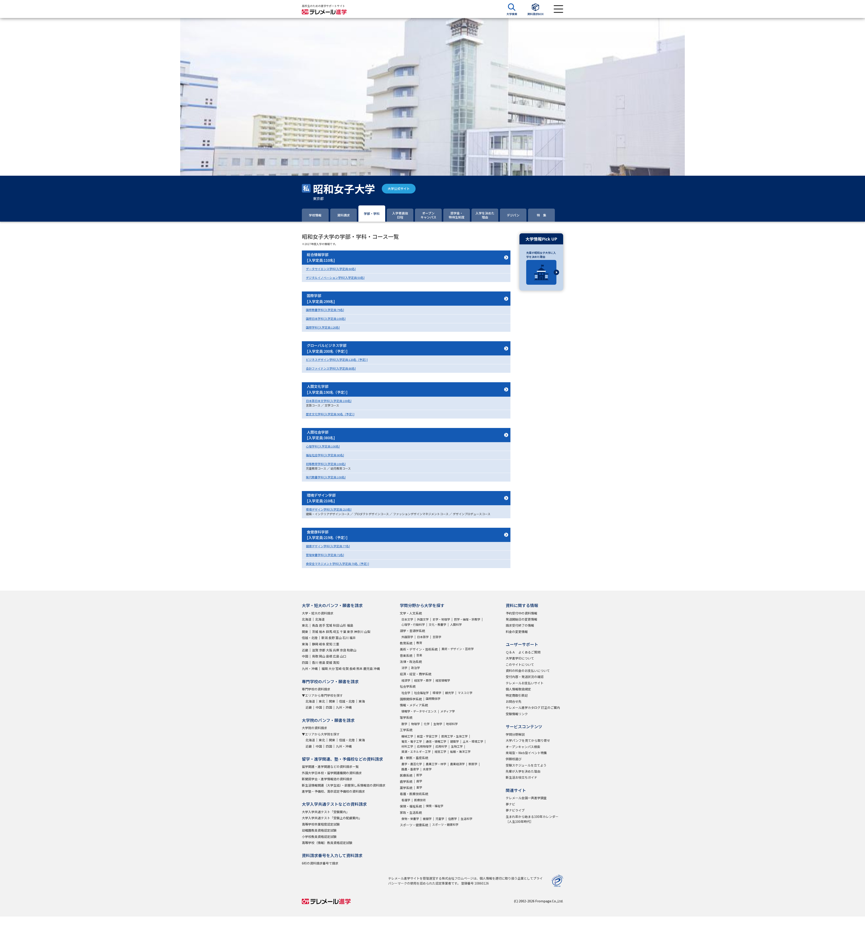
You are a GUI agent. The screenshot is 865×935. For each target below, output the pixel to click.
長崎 (352, 668)
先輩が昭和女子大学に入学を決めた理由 (541, 255)
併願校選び (513, 759)
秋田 (336, 625)
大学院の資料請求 (314, 728)
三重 (336, 644)
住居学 (452, 819)
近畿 (305, 650)
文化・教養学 (437, 624)
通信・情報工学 (436, 741)
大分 (331, 668)
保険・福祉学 (434, 806)
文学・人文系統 (411, 613)
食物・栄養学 (410, 819)
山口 (343, 656)
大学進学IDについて (520, 658)
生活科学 (466, 819)
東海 (305, 644)
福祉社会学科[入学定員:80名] (325, 455)
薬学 (419, 787)
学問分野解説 (515, 734)
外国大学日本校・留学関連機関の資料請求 (332, 773)
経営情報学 (442, 680)
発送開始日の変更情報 (521, 619)
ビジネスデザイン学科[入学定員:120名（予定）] (337, 359)
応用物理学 (424, 746)
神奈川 (358, 631)
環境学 (436, 693)
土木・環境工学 (473, 741)
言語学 (436, 637)
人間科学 (456, 624)
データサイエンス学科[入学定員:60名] (331, 269)
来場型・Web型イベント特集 (526, 753)
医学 (419, 775)
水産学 (427, 769)
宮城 (329, 625)
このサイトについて (520, 664)
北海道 (306, 619)
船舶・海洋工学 (460, 751)
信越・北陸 (310, 637)
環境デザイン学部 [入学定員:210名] (321, 498)
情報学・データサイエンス (419, 711)
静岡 (315, 644)
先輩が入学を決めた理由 (523, 771)
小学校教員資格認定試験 (319, 836)
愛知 (329, 644)
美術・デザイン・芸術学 (458, 649)
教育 (419, 643)
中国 (305, 656)
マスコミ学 (465, 693)
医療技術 (420, 800)
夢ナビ (510, 804)
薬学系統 (406, 787)
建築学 (454, 741)
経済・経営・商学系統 (415, 674)
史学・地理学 (441, 619)
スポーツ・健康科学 (445, 824)
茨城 (315, 631)
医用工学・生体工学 (454, 736)
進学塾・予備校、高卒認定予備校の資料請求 (333, 791)
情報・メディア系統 (414, 705)
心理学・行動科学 (413, 624)
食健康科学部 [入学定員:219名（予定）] (327, 534)
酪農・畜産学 (410, 769)
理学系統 (406, 717)
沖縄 (376, 668)
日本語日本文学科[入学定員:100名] (328, 401)
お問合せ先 (513, 701)
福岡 (324, 668)
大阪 (329, 650)
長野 (331, 637)
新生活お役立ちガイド (521, 777)
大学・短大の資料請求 (317, 613)
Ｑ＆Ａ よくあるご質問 (523, 652)
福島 (350, 625)
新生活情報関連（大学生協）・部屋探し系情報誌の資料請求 (343, 785)
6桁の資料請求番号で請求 (320, 863)
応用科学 (441, 746)
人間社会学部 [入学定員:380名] (321, 435)
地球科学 (452, 724)
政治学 (415, 668)
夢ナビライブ (515, 810)
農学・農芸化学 (411, 764)
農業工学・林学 (436, 764)
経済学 (405, 680)
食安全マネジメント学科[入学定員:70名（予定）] (337, 564)
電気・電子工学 (411, 741)
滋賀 (315, 650)
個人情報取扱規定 (518, 689)
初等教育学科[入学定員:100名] (326, 464)
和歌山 (351, 650)
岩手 (322, 625)
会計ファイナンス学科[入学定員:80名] (331, 368)
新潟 (324, 637)
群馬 (329, 631)
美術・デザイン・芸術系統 (419, 649)
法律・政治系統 (411, 661)
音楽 (419, 655)
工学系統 (406, 730)
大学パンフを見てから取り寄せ (528, 740)
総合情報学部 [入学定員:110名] (321, 257)
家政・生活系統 (411, 812)
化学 (427, 724)
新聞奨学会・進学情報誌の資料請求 (327, 779)
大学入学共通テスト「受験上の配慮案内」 (332, 818)
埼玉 (336, 631)
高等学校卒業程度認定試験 (321, 824)
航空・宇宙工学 (427, 736)
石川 (345, 637)
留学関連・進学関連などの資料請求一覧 (330, 766)
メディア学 (447, 711)
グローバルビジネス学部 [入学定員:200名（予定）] (327, 348)
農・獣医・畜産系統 (414, 757)
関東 (305, 631)
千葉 (343, 631)
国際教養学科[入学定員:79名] (325, 310)
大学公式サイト (399, 188)
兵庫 (336, 650)
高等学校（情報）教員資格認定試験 (327, 842)
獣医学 (473, 764)
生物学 (437, 724)
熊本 (359, 668)
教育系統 (406, 643)
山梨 (367, 631)
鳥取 (315, 656)
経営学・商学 (423, 680)
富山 (338, 637)
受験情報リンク (517, 714)
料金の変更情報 (517, 631)
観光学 (449, 693)
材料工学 (407, 746)
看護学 (405, 800)
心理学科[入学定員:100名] (323, 446)
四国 (305, 662)
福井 (352, 637)
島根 (329, 656)
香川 (315, 662)
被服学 (427, 819)
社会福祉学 (421, 693)
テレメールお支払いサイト (525, 683)
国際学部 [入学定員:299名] (321, 298)
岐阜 (322, 644)
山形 (343, 625)
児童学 (439, 819)
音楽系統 (406, 655)
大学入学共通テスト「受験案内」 (325, 812)
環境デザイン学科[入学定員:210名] (328, 509)
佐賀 (345, 668)
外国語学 (407, 637)
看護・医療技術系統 (414, 794)
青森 (315, 625)
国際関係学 (433, 698)
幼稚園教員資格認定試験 (319, 830)
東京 (350, 631)
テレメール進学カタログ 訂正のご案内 (533, 707)
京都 (322, 650)
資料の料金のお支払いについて (528, 670)
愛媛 (329, 662)
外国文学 (423, 619)
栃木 (322, 631)
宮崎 (338, 668)
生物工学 (457, 746)
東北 (305, 625)
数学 (404, 724)
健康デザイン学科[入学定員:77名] (328, 546)
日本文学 (407, 619)
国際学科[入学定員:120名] (323, 327)
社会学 (405, 693)
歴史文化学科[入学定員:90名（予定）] (330, 414)
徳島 (322, 662)
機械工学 (407, 736)
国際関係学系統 (411, 699)
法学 (404, 668)
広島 (336, 656)
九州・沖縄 (310, 668)
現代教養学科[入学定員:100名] (326, 477)
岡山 (322, 656)
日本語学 (423, 637)
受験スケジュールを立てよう (526, 765)
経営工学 (440, 751)
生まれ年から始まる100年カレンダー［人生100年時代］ (532, 819)
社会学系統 (408, 686)
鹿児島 (368, 668)
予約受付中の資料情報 (521, 613)
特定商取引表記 (517, 695)
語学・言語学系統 (412, 630)
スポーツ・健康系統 (414, 825)
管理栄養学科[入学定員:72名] (325, 555)
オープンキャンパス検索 (523, 746)
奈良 (343, 650)
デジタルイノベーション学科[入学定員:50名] (335, 277)
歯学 (419, 781)
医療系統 (406, 775)
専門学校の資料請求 (316, 689)
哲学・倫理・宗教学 (467, 619)
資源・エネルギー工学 (416, 751)
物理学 (415, 724)
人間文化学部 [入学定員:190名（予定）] (327, 389)
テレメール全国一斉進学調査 (526, 798)
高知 (336, 662)
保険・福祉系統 (411, 806)
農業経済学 (457, 764)
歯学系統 (406, 781)
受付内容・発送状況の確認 (525, 676)
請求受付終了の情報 (520, 625)
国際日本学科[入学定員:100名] (326, 318)
